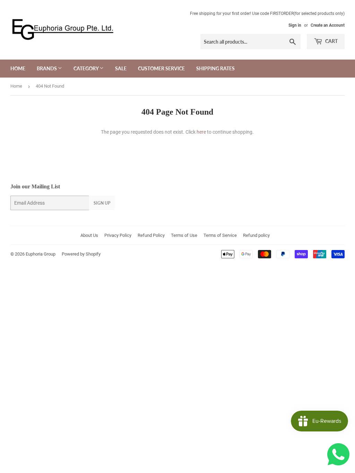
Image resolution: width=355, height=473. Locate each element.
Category (86, 68)
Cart (331, 41)
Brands (47, 68)
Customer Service (161, 68)
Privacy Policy (117, 235)
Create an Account (328, 25)
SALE (121, 68)
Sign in (294, 25)
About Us (89, 235)
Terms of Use (184, 235)
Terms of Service (220, 235)
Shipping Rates (215, 68)
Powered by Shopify (81, 254)
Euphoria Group (40, 254)
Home (17, 68)
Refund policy (256, 235)
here (201, 132)
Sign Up (102, 203)
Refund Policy (151, 235)
